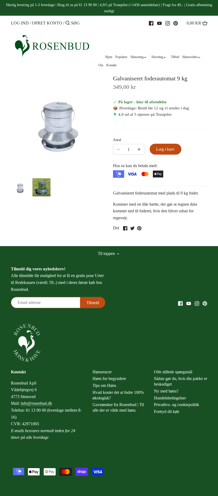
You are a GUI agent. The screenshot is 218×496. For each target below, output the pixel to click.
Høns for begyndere (109, 378)
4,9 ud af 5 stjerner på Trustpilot (144, 114)
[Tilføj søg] (67, 23)
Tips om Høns (104, 385)
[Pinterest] (175, 23)
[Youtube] (159, 23)
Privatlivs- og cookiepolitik (176, 404)
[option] (20, 187)
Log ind (20, 23)
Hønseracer (102, 372)
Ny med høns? (166, 391)
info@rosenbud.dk (36, 403)
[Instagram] (167, 23)
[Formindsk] (139, 149)
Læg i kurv (165, 149)
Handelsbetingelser (170, 398)
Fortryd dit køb (166, 411)
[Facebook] (151, 23)
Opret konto (47, 23)
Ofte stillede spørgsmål (173, 372)
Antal (117, 140)
